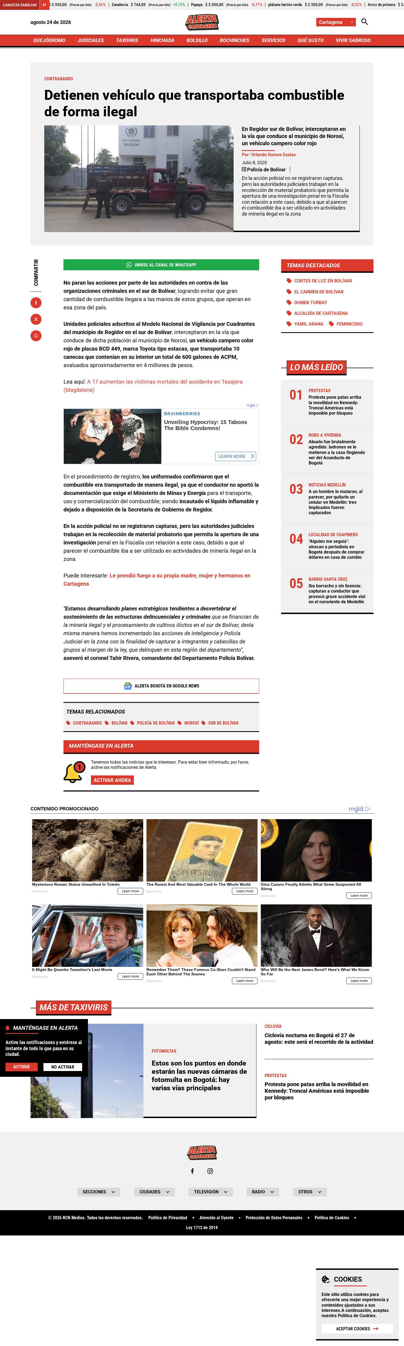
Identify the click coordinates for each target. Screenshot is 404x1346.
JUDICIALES (91, 40)
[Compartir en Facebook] (36, 302)
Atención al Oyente (217, 1218)
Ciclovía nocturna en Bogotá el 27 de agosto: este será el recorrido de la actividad (319, 1038)
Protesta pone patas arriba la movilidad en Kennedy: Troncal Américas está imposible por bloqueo (335, 405)
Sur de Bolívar (223, 723)
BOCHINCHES (234, 40)
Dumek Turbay (310, 302)
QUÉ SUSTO (311, 40)
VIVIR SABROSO (353, 40)
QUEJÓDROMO (49, 40)
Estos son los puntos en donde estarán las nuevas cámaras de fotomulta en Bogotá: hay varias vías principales (199, 1075)
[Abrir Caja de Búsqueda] (364, 22)
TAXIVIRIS (127, 40)
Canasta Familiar (20, 5)
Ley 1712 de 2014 (202, 1228)
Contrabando (87, 723)
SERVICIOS (274, 40)
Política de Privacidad (167, 1218)
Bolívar (120, 723)
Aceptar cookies (353, 1328)
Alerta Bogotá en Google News (167, 686)
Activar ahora (112, 780)
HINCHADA (163, 40)
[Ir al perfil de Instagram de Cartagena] (210, 1171)
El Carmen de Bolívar (319, 291)
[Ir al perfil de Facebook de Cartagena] (192, 1171)
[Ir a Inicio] (202, 22)
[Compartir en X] (36, 319)
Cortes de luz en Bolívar (323, 280)
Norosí (191, 723)
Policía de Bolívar (156, 723)
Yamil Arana (308, 324)
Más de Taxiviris (74, 1007)
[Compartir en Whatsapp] (36, 335)
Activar (21, 1066)
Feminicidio (350, 324)
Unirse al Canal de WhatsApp (165, 265)
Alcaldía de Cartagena (321, 313)
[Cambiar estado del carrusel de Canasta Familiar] (44, 5)
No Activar (62, 1067)
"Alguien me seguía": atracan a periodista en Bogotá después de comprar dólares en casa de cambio (336, 549)
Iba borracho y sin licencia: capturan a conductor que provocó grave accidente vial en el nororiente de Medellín (337, 593)
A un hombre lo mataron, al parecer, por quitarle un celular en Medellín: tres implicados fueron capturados (336, 502)
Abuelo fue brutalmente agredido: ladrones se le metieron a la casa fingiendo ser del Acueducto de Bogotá (337, 452)
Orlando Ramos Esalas (273, 154)
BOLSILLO (197, 40)
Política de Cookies (356, 1315)
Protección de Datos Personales (274, 1218)
